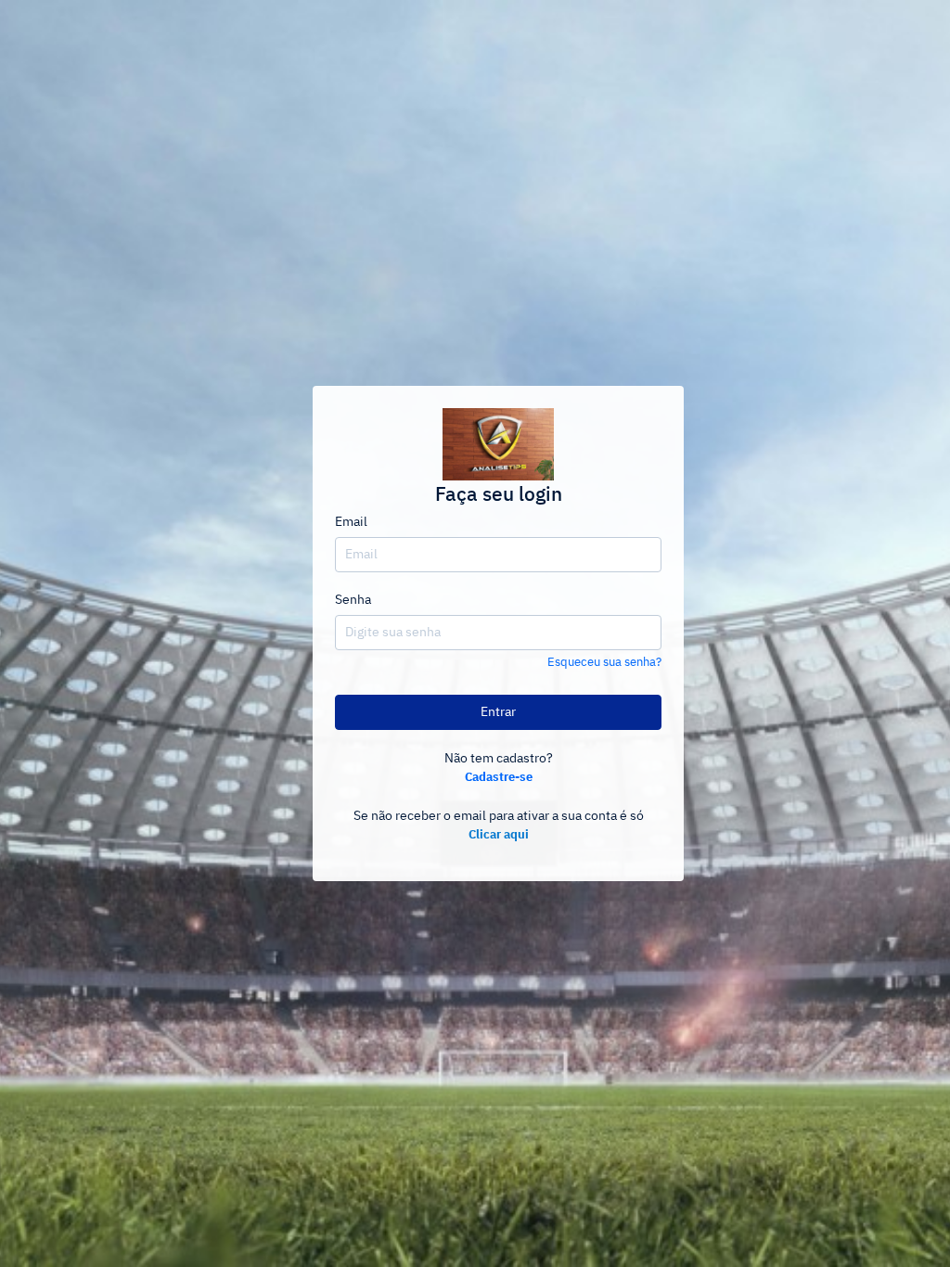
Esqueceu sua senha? (604, 663)
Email (351, 522)
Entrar (498, 712)
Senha (353, 600)
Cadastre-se (499, 778)
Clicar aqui (499, 835)
